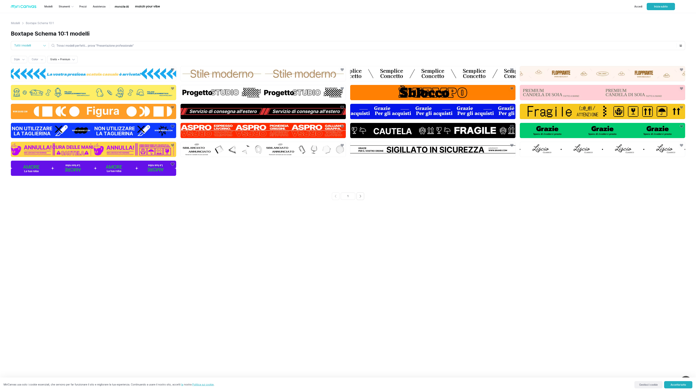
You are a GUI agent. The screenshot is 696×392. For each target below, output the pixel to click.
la (182, 384)
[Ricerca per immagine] (680, 45)
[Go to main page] (23, 7)
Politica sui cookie (203, 384)
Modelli (15, 23)
